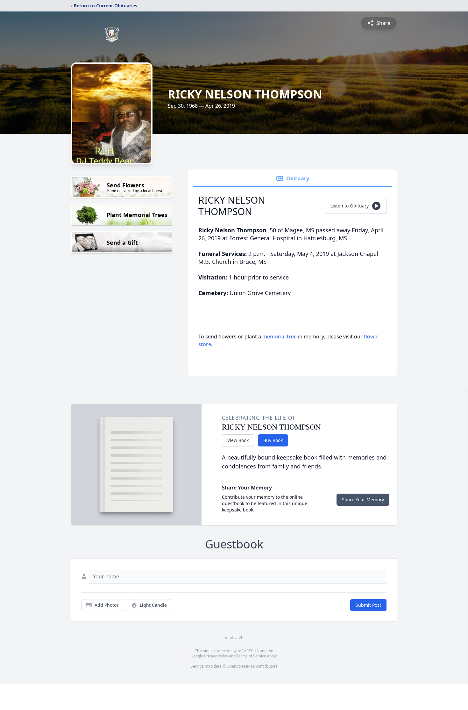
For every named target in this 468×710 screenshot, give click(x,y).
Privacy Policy (216, 656)
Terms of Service (251, 656)
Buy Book (273, 440)
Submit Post (368, 605)
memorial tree (279, 336)
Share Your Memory (363, 499)
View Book (238, 440)
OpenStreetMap (241, 666)
